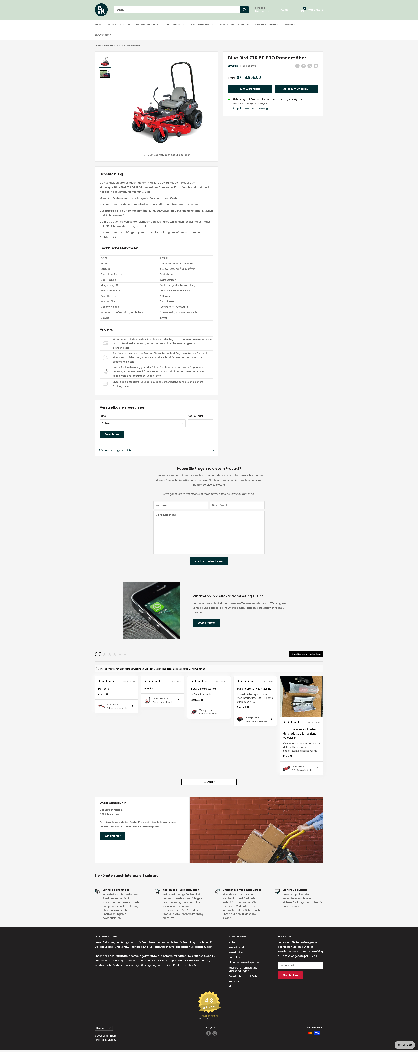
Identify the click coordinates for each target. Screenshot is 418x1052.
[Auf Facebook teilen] (297, 65)
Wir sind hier (113, 835)
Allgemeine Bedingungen (244, 962)
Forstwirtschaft (201, 24)
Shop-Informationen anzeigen (252, 108)
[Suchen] (244, 9)
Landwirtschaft (116, 24)
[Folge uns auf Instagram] (214, 1033)
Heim (98, 24)
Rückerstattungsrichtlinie (115, 450)
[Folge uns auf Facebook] (208, 1033)
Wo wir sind (236, 952)
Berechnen (112, 434)
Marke (289, 24)
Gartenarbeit (173, 24)
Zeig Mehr (209, 781)
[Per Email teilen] (316, 65)
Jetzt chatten (207, 622)
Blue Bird (233, 65)
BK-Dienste (102, 34)
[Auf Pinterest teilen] (303, 65)
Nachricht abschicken (209, 561)
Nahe (232, 942)
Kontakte (234, 957)
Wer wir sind (236, 947)
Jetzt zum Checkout (296, 89)
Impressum (236, 981)
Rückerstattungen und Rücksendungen (243, 969)
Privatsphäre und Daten (244, 976)
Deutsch (100, 1028)
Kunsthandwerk (146, 24)
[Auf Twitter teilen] (309, 65)
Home (98, 45)
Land (103, 416)
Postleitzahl (195, 416)
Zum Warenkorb (249, 89)
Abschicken (290, 975)
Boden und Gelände (232, 24)
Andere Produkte (265, 24)
